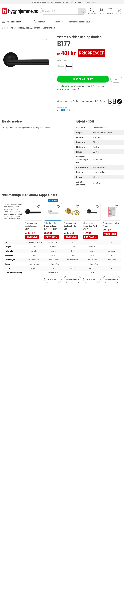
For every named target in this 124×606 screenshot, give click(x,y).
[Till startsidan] (20, 11)
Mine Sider (101, 13)
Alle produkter (14, 22)
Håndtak (37, 28)
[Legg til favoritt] (48, 40)
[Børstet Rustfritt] (60, 66)
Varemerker (60, 22)
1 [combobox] (115, 79)
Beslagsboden (63, 110)
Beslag (29, 28)
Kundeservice (92, 13)
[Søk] (82, 11)
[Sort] (69, 66)
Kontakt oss (43, 22)
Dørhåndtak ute (50, 28)
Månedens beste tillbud (79, 22)
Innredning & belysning (14, 28)
